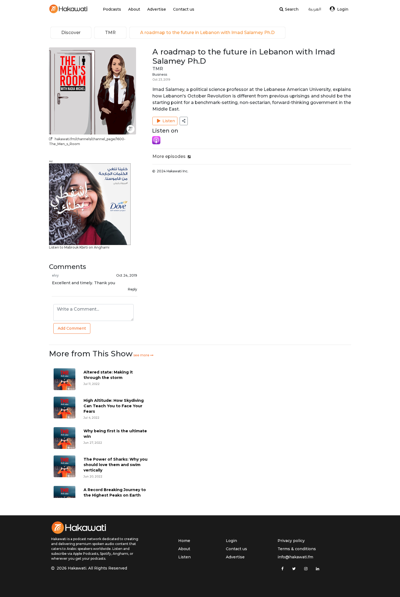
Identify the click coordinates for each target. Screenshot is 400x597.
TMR (157, 68)
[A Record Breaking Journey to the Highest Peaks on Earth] (64, 496)
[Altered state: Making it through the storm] (64, 378)
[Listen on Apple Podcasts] (156, 140)
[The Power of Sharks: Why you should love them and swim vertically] (64, 466)
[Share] (184, 121)
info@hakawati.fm (295, 557)
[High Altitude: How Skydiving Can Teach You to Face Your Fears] (64, 407)
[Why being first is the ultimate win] (64, 437)
